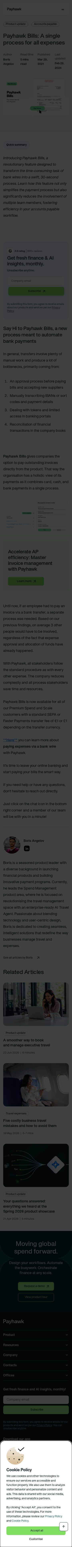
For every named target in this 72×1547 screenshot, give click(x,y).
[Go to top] (63, 1526)
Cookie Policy (20, 1521)
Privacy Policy (53, 1516)
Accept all (36, 1530)
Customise (36, 1539)
